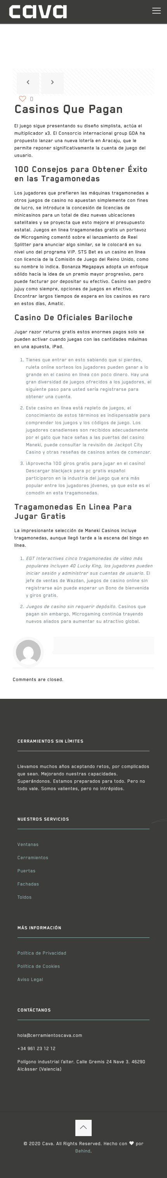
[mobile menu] (156, 11)
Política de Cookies (38, 966)
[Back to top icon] (83, 1128)
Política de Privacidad (41, 953)
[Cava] (38, 11)
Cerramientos (33, 857)
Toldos (24, 897)
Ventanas (28, 844)
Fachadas (28, 884)
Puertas (26, 870)
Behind (82, 1151)
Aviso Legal (30, 979)
